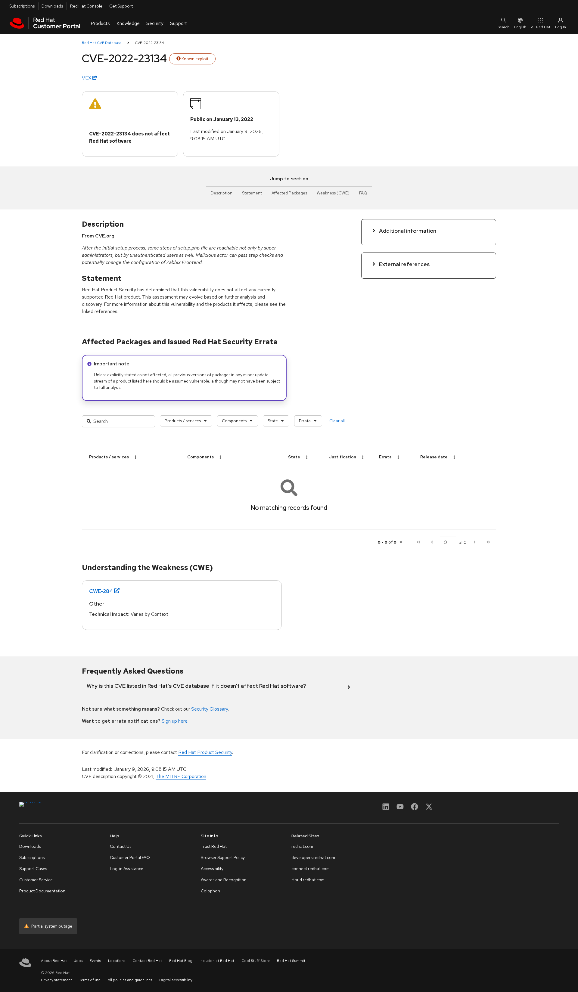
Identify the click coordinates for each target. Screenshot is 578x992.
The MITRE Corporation (181, 776)
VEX (87, 78)
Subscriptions (22, 6)
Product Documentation (42, 891)
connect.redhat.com (310, 868)
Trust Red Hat (214, 846)
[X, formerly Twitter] (429, 808)
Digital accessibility (175, 980)
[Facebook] (414, 808)
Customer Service (36, 879)
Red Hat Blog (180, 960)
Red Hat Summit (291, 960)
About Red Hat (54, 960)
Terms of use (90, 980)
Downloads (52, 6)
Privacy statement (56, 980)
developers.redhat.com (313, 857)
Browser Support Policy (223, 857)
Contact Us (120, 846)
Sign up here (175, 721)
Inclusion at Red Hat (217, 960)
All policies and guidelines (130, 980)
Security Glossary (209, 709)
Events (95, 960)
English (520, 27)
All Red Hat (540, 27)
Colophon (210, 891)
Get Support (121, 6)
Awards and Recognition (224, 879)
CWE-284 (101, 590)
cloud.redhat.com (308, 879)
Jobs (78, 960)
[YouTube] (400, 808)
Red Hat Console (86, 6)
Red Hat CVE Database (102, 42)
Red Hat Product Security (205, 752)
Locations (116, 960)
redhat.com (302, 846)
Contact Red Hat (147, 960)
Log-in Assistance (126, 868)
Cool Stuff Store (255, 960)
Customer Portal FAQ (130, 857)
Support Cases (33, 868)
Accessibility (212, 868)
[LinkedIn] (385, 808)
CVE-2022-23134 (149, 42)
